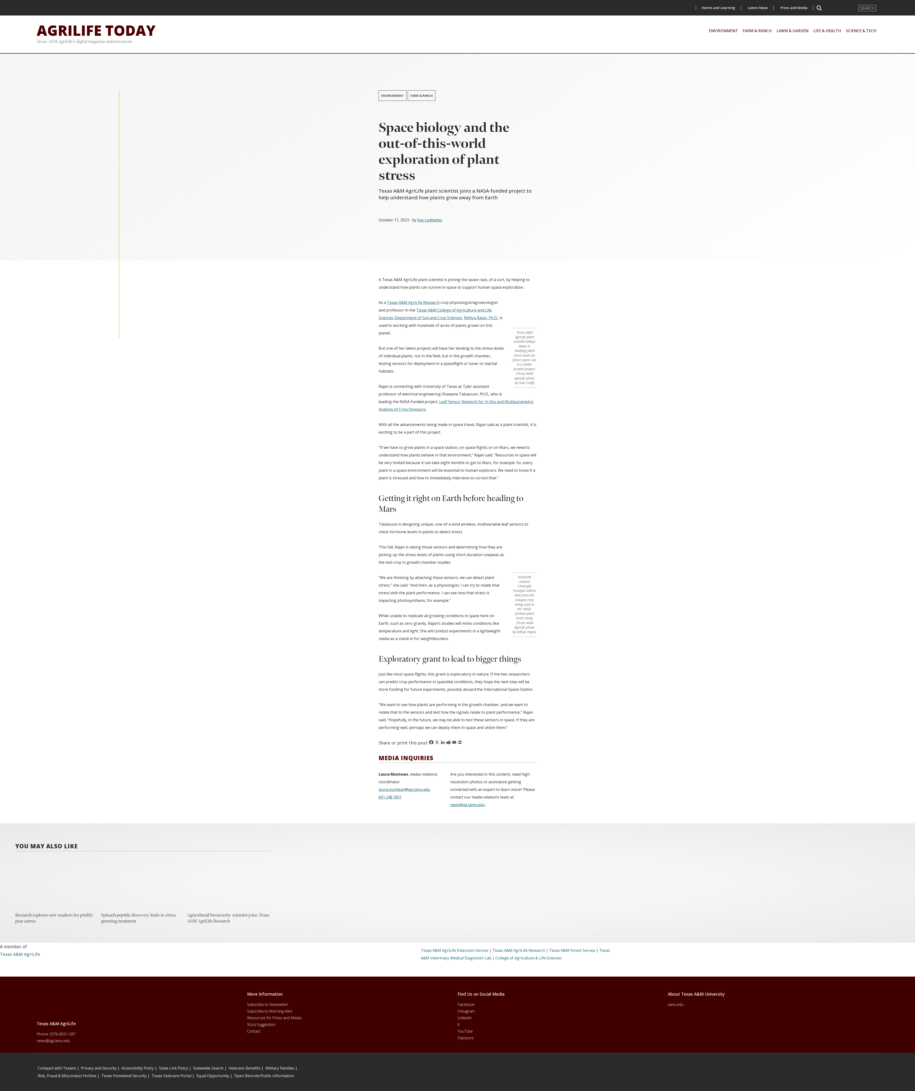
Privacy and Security (99, 1068)
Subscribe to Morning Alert (269, 1011)
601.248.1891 (390, 797)
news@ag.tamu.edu (467, 804)
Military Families (279, 1068)
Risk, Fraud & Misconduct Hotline (67, 1075)
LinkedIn (465, 1017)
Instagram (466, 1011)
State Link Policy (173, 1068)
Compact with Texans (57, 1068)
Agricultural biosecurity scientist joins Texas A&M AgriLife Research (228, 918)
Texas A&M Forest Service (572, 950)
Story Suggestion (261, 1024)
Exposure (466, 1037)
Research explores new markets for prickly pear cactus (54, 918)
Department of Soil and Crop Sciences (428, 317)
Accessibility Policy (138, 1068)
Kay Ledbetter (429, 220)
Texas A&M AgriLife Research (413, 302)
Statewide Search (208, 1068)
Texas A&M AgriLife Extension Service (454, 950)
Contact (253, 1031)
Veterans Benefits (244, 1068)
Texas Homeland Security (124, 1075)
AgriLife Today (96, 30)
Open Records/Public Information (264, 1075)
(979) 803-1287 (63, 1034)
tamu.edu (676, 1004)
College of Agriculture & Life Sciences (528, 958)
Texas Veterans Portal (171, 1075)
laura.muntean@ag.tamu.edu (404, 789)
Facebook (466, 1004)
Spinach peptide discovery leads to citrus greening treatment (138, 918)
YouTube (465, 1031)
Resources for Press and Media (274, 1017)
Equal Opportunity (212, 1075)
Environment (392, 95)
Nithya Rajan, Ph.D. (481, 317)
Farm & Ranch (421, 95)
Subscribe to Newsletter (267, 1004)
